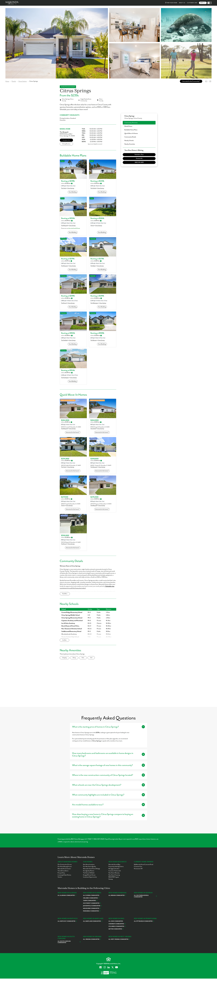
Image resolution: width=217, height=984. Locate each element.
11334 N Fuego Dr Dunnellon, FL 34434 (99, 427)
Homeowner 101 (138, 868)
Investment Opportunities (90, 877)
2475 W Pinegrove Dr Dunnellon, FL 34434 (100, 504)
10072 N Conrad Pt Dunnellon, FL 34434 (71, 427)
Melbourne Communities (91, 908)
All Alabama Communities (66, 895)
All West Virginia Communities (118, 939)
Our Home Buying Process (65, 866)
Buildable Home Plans (130, 130)
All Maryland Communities (92, 921)
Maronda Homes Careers (64, 868)
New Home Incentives (89, 864)
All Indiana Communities (116, 895)
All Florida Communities (91, 895)
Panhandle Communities (91, 911)
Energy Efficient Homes (89, 875)
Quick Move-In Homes (131, 133)
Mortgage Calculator (114, 868)
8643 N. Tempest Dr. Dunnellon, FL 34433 (100, 465)
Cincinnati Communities (116, 924)
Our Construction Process (65, 864)
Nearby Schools (129, 140)
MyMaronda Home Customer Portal (143, 864)
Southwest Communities (91, 903)
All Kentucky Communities (66, 921)
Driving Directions (66, 144)
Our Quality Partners (88, 871)
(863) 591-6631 (139, 162)
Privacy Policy (61, 873)
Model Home (128, 126)
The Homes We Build (88, 873)
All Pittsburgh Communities (143, 921)
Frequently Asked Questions (116, 866)
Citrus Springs (22, 81)
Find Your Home (172, 2)
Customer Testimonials (114, 871)
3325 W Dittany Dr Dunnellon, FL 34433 (71, 542)
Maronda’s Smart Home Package (91, 868)
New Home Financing (114, 875)
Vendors (60, 877)
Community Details (130, 137)
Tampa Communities (89, 900)
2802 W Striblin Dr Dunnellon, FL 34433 (71, 465)
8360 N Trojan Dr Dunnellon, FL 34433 (70, 504)
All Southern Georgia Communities (141, 896)
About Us (182, 2)
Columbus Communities (116, 926)
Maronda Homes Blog (114, 864)
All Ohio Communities (115, 921)
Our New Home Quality (89, 866)
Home (7, 81)
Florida (14, 81)
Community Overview (131, 123)
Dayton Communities (115, 929)
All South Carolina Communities (64, 942)
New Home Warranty (114, 873)
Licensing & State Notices (64, 875)
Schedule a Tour (66, 140)
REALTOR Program (113, 877)
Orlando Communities (90, 898)
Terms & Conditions (63, 871)
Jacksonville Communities (91, 905)
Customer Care (192, 2)
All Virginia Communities (91, 939)
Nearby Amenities (129, 144)
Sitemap (110, 879)
